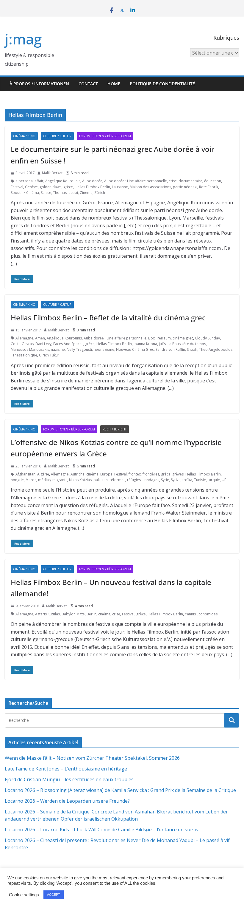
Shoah (192, 349)
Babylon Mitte (73, 614)
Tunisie (200, 479)
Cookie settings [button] (24, 894)
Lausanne (120, 186)
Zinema (86, 192)
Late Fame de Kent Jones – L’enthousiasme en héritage (66, 768)
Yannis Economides (201, 614)
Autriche (78, 474)
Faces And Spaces (68, 343)
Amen (40, 338)
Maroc (31, 479)
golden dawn (51, 186)
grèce (68, 186)
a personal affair (29, 180)
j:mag (23, 39)
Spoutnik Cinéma (25, 192)
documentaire (190, 180)
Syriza (176, 479)
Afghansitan (25, 474)
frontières (151, 474)
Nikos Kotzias (80, 479)
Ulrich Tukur (49, 355)
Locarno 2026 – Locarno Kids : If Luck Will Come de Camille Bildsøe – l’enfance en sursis (101, 829)
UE (224, 479)
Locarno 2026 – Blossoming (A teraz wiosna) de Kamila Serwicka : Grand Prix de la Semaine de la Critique (120, 790)
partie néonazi (185, 186)
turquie (214, 479)
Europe (106, 474)
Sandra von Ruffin (170, 349)
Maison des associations (150, 186)
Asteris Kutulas (47, 614)
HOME (113, 84)
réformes (117, 479)
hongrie (17, 479)
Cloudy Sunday (207, 338)
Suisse (46, 192)
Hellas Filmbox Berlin (92, 186)
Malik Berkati (52, 172)
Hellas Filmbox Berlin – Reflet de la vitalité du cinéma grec (108, 317)
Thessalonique (24, 355)
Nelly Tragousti (79, 349)
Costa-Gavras (22, 343)
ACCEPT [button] (53, 894)
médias (44, 479)
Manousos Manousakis (30, 349)
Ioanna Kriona (145, 343)
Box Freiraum (159, 338)
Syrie (165, 479)
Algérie (43, 474)
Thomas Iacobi (65, 192)
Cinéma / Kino (24, 136)
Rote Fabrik (208, 186)
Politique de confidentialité (162, 84)
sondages (151, 479)
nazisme (58, 349)
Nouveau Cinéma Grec (135, 349)
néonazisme (104, 349)
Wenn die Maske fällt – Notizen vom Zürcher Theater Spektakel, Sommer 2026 (92, 758)
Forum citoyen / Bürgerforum (105, 136)
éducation (212, 180)
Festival (17, 186)
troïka (187, 479)
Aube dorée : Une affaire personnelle (135, 180)
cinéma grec (183, 338)
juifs (162, 343)
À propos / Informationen (39, 84)
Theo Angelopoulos (215, 349)
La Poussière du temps (187, 343)
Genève (31, 186)
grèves (178, 474)
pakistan (100, 479)
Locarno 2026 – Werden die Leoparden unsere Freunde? (67, 801)
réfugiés (134, 479)
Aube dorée (92, 180)
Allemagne (24, 338)
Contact (88, 84)
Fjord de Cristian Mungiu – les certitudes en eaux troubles (69, 779)
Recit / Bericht (114, 429)
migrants (59, 479)
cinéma (92, 474)
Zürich (99, 192)
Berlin (91, 614)
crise (173, 180)
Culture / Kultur (57, 136)
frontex (135, 474)
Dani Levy (43, 343)
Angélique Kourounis (62, 180)
